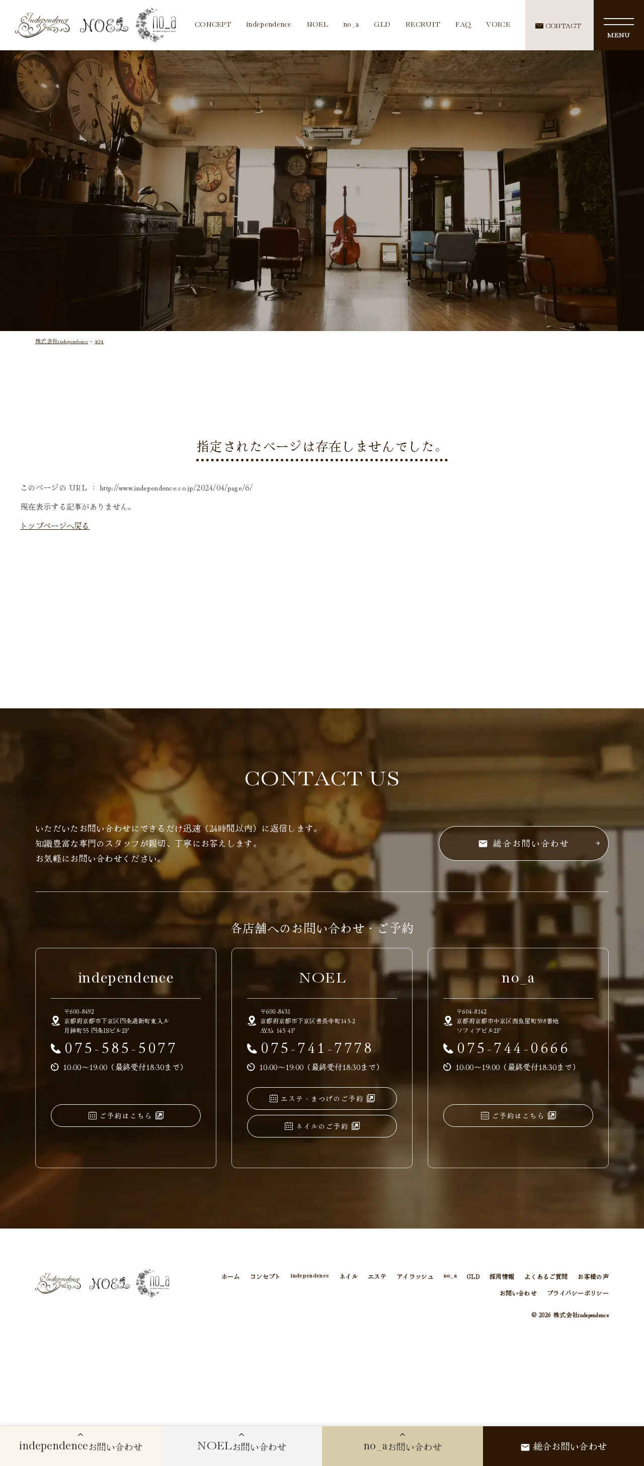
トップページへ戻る (55, 525)
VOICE (498, 25)
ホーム (230, 1276)
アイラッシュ (415, 1276)
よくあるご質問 (546, 1276)
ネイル (348, 1276)
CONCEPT (213, 25)
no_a (351, 25)
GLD (382, 25)
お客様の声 (593, 1276)
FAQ (463, 25)
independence (269, 25)
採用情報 (502, 1276)
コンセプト (265, 1276)
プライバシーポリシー (578, 1292)
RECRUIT (423, 25)
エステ (377, 1276)
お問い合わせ (518, 1292)
